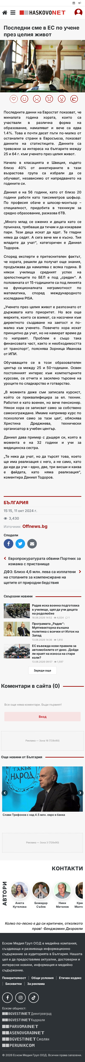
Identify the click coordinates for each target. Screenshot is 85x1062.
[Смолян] (25, 1039)
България (16, 502)
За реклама (36, 984)
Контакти (67, 868)
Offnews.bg (35, 526)
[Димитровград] (26, 1013)
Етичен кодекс (70, 978)
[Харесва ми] (26, 99)
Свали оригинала (15, 44)
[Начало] (4, 12)
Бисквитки (13, 984)
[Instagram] (20, 997)
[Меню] (12, 12)
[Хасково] (42, 12)
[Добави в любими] (14, 99)
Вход (42, 716)
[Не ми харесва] (38, 99)
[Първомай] (20, 1026)
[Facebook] (7, 997)
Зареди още (42, 670)
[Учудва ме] (63, 99)
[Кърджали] (23, 1020)
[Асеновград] (23, 1032)
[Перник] (18, 1045)
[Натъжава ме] (75, 99)
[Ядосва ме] (50, 99)
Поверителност (14, 978)
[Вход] (78, 12)
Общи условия (42, 978)
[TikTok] (33, 997)
